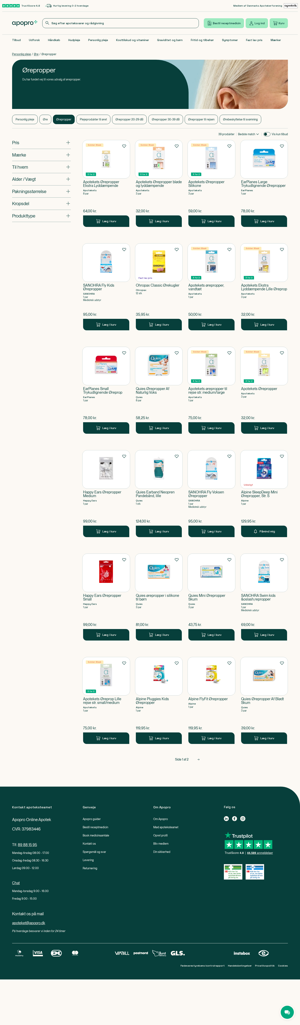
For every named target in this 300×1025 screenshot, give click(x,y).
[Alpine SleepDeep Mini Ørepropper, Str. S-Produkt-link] (264, 493)
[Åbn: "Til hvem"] (41, 167)
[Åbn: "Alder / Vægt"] (41, 179)
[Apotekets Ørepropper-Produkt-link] (264, 390)
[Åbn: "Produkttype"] (41, 215)
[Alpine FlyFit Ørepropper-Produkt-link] (211, 700)
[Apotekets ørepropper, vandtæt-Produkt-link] (211, 286)
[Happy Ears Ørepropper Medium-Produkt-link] (106, 493)
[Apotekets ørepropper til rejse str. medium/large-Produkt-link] (211, 390)
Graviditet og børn (170, 40)
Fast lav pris (254, 40)
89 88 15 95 (27, 845)
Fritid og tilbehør (202, 40)
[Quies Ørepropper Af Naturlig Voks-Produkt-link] (159, 390)
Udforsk (34, 40)
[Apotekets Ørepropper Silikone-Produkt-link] (211, 183)
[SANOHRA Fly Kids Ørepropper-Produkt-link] (106, 286)
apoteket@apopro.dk (28, 923)
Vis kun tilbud (280, 134)
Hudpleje (74, 40)
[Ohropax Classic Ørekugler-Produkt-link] (159, 286)
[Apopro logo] (24, 23)
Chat (16, 883)
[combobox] (120, 23)
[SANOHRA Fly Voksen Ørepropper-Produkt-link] (211, 493)
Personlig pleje (98, 40)
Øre (36, 54)
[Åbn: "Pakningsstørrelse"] (41, 191)
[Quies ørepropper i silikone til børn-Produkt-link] (159, 597)
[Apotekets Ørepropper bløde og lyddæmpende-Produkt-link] (159, 183)
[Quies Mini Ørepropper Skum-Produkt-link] (211, 597)
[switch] (266, 134)
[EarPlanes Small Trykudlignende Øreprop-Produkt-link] (106, 390)
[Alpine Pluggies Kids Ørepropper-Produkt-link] (159, 700)
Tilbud (16, 40)
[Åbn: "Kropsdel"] (41, 203)
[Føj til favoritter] (124, 145)
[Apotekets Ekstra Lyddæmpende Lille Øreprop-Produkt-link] (264, 286)
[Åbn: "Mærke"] (41, 154)
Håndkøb (54, 40)
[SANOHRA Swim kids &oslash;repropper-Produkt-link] (264, 597)
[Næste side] (198, 759)
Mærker (276, 40)
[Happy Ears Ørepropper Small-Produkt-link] (106, 597)
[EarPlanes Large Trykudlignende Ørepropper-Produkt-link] (264, 183)
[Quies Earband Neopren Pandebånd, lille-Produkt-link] (159, 493)
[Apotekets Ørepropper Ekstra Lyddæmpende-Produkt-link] (106, 183)
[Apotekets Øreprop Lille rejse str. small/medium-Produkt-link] (106, 700)
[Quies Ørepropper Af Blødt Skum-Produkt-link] (264, 700)
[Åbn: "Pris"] (41, 142)
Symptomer (230, 40)
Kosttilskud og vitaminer (132, 40)
